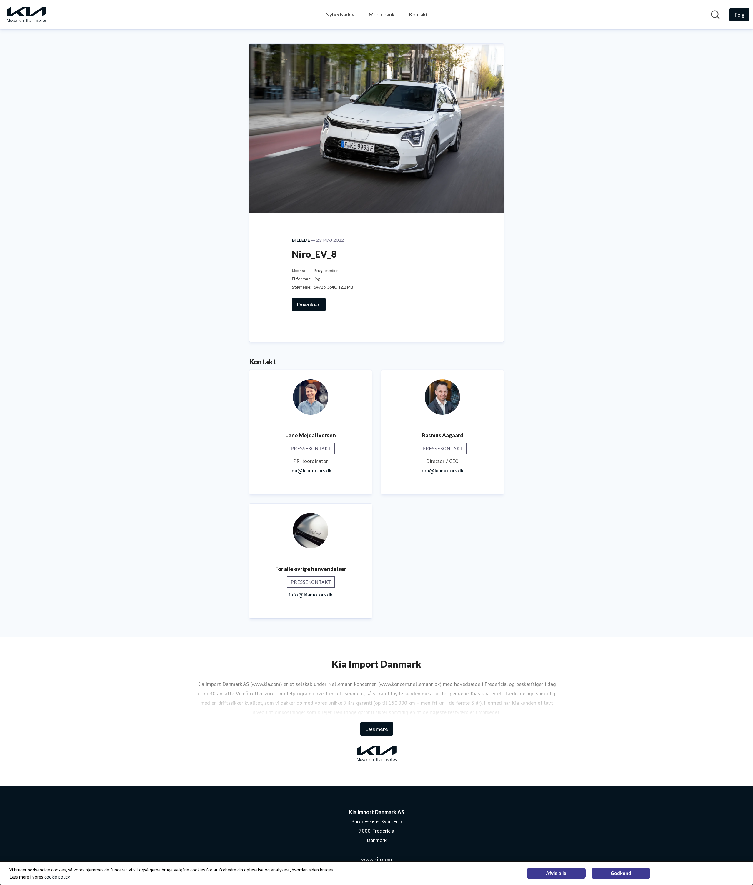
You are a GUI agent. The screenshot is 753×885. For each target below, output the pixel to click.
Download (309, 304)
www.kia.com (376, 859)
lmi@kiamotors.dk (310, 470)
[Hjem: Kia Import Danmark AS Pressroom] (26, 15)
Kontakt (418, 14)
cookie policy (56, 877)
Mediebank (382, 14)
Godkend (621, 873)
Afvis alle (556, 873)
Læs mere (376, 729)
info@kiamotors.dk (310, 594)
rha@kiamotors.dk (442, 470)
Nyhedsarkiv (339, 14)
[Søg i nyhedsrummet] (715, 14)
